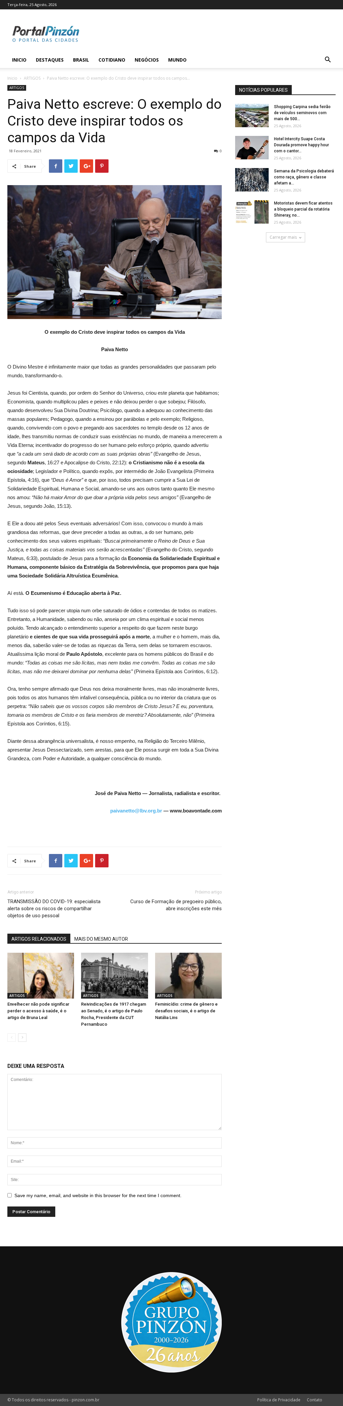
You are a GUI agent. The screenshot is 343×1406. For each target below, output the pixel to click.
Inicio (19, 60)
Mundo (177, 60)
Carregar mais (283, 237)
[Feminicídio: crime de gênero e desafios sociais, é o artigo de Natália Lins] (188, 976)
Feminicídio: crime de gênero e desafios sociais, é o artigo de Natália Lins (186, 1011)
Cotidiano (111, 60)
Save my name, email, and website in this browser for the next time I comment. (98, 1195)
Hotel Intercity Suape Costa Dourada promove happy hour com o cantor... (301, 145)
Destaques (50, 60)
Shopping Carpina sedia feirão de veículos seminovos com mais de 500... (302, 112)
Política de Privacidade (278, 1400)
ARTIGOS (32, 78)
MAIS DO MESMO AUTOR (101, 939)
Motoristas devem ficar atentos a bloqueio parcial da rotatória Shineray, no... (303, 209)
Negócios (147, 60)
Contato (314, 1400)
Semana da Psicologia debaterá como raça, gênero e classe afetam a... (304, 177)
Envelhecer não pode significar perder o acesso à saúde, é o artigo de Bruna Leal (38, 1011)
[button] (328, 60)
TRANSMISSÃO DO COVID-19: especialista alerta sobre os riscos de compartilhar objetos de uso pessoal (53, 909)
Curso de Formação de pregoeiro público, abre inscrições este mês (176, 905)
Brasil (81, 60)
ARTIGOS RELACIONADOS (38, 939)
